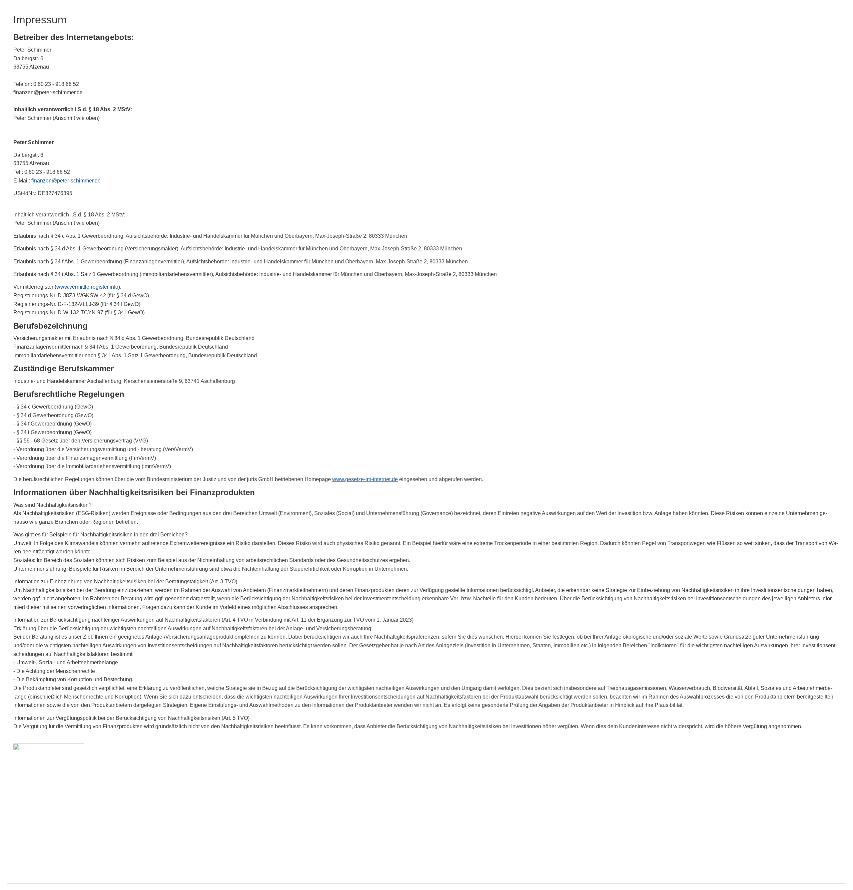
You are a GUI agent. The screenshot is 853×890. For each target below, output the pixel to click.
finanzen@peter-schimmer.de (66, 180)
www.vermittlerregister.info (87, 287)
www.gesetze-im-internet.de (365, 479)
